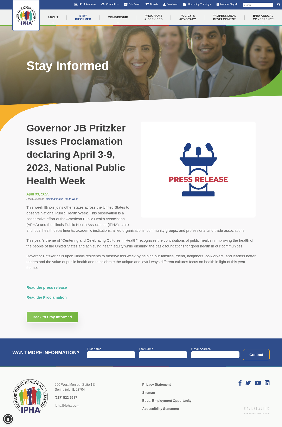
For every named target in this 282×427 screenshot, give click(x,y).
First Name (94, 348)
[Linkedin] (267, 383)
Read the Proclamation (46, 297)
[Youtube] (258, 383)
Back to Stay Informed (52, 317)
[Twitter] (248, 383)
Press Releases (35, 199)
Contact (256, 355)
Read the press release (46, 287)
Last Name (146, 348)
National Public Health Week (62, 199)
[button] (8, 418)
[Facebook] (240, 383)
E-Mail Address (201, 348)
